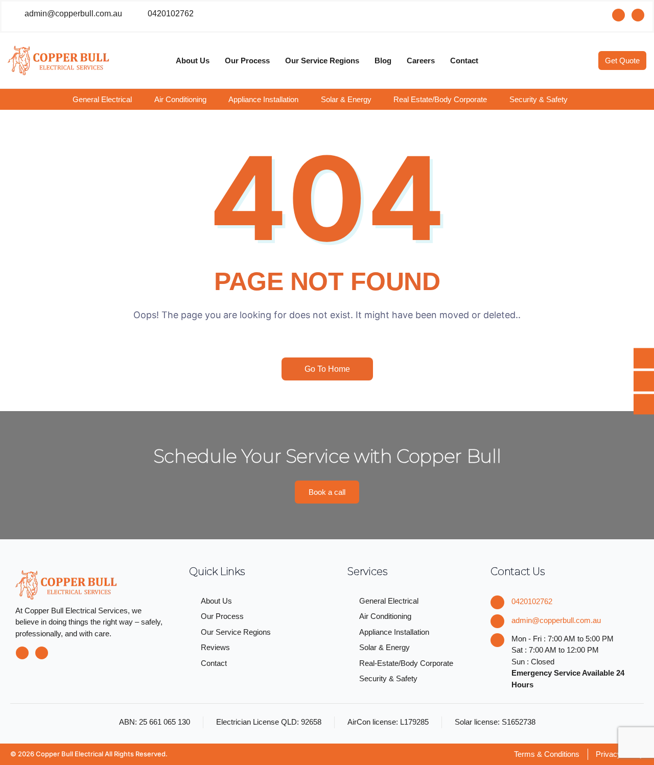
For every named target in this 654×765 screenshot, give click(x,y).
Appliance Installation (263, 99)
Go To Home (327, 369)
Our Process (247, 60)
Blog (383, 60)
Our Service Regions (322, 60)
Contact (464, 60)
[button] (109, 99)
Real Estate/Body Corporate (440, 99)
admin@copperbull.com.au (556, 620)
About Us (192, 60)
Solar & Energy (346, 99)
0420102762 (531, 601)
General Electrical (102, 99)
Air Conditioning (180, 99)
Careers (421, 60)
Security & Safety (538, 99)
